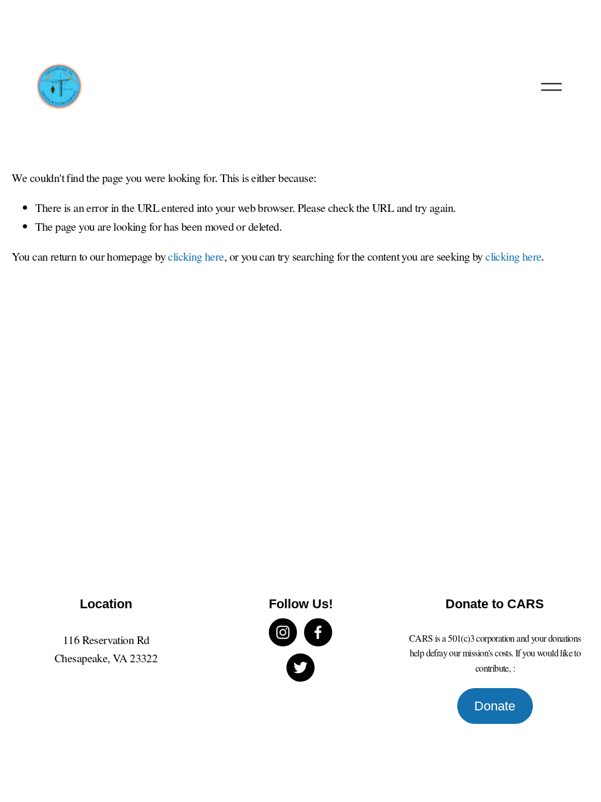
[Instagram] (283, 632)
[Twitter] (300, 667)
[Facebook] (318, 632)
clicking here (196, 256)
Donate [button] (494, 706)
